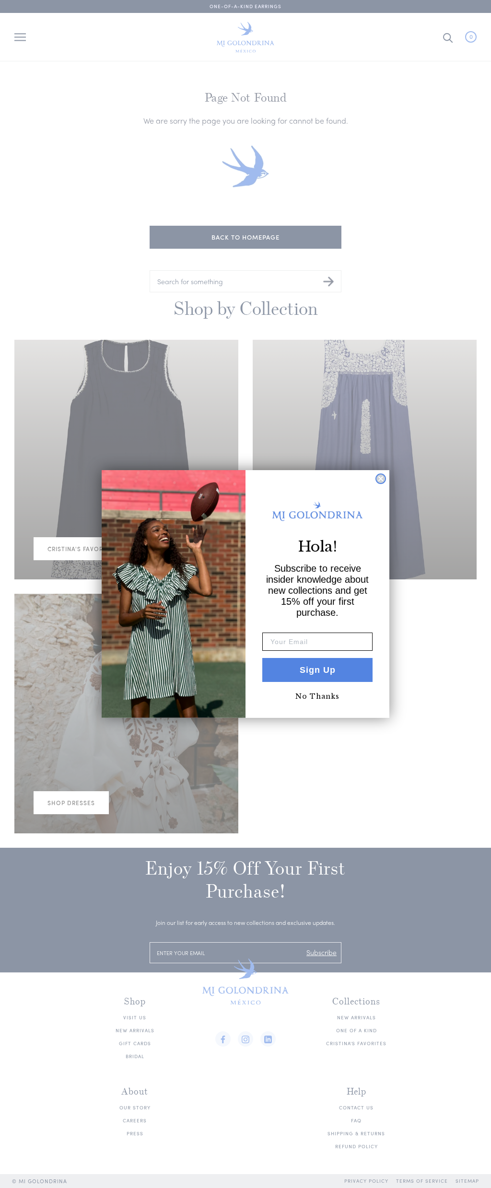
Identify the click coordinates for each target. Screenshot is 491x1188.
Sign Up (318, 670)
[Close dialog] (381, 479)
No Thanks (317, 696)
